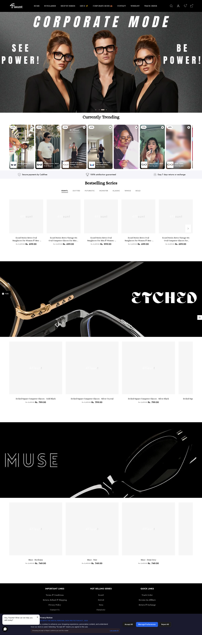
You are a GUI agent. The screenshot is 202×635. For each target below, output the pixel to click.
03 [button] (102, 109)
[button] (38, 6)
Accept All (129, 624)
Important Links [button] (54, 588)
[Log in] (178, 6)
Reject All (165, 624)
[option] (101, 62)
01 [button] (95, 109)
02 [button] (99, 109)
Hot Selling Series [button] (101, 588)
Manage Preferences (147, 624)
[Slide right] (188, 229)
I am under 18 (114, 630)
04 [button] (106, 109)
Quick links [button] (147, 588)
